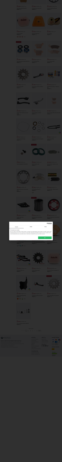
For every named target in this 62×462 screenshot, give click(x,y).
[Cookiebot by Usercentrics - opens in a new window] (47, 223)
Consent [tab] (16, 226)
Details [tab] (31, 226)
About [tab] (45, 226)
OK (44, 237)
